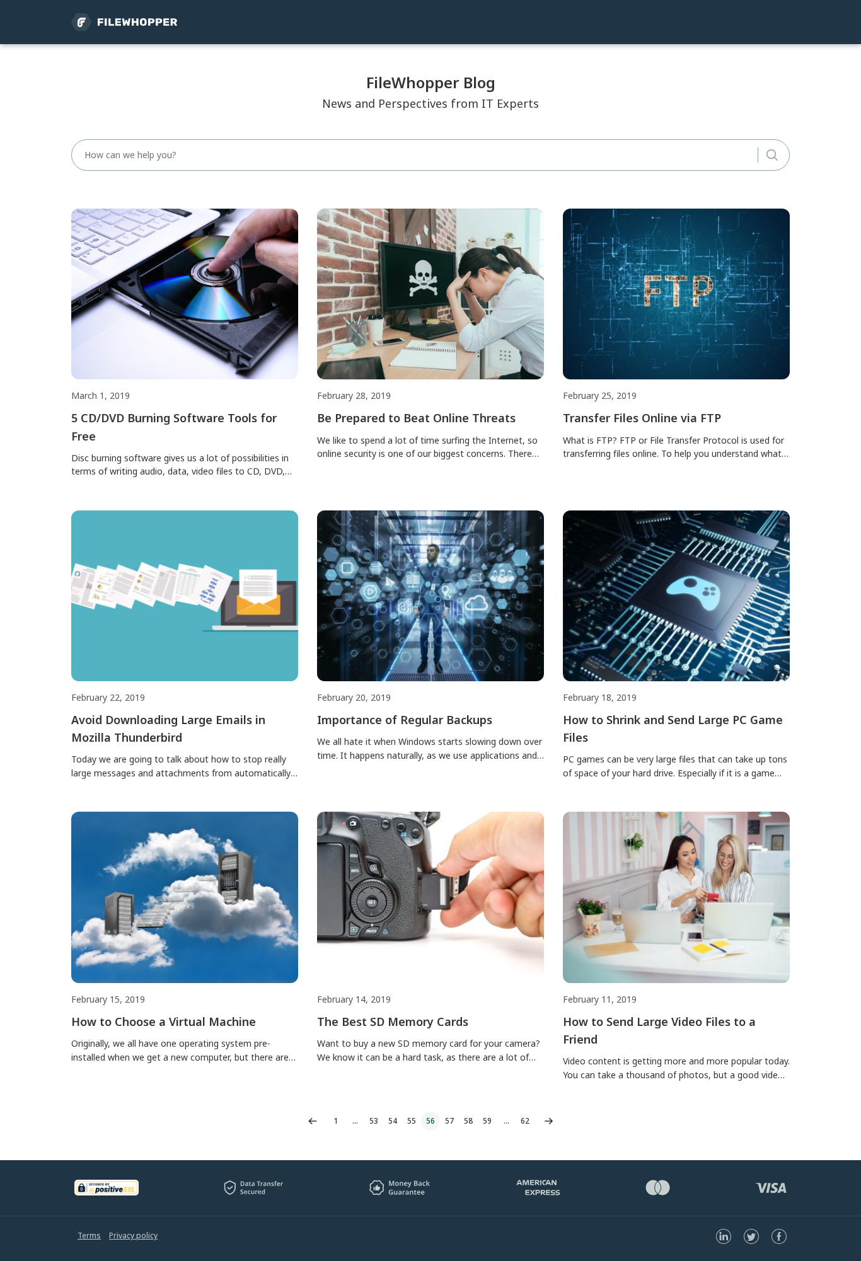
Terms (89, 1235)
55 (411, 1120)
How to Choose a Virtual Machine (163, 1021)
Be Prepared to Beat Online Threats (416, 417)
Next (548, 1121)
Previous (312, 1121)
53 (373, 1120)
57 (449, 1120)
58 (468, 1120)
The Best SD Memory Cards (392, 1021)
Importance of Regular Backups (404, 719)
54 (392, 1120)
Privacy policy (133, 1235)
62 (525, 1120)
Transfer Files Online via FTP (642, 417)
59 (487, 1120)
